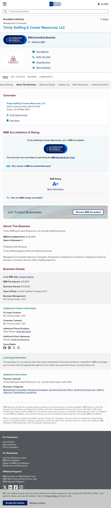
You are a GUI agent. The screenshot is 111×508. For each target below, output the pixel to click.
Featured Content (100, 84)
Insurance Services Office (61, 389)
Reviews (32, 76)
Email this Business (20, 339)
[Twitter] (13, 348)
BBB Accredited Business (41, 37)
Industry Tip (63, 84)
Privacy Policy (51, 496)
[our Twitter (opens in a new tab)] (5, 488)
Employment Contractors (25, 392)
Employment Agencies (84, 389)
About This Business (26, 84)
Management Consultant (15, 389)
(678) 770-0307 (43, 57)
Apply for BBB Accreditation (16, 463)
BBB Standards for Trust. (63, 157)
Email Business (43, 62)
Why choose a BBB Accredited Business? (31, 166)
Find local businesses (19, 11)
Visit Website (42, 51)
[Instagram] (18, 348)
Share (105, 19)
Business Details (47, 84)
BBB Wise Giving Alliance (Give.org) (19, 478)
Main (5, 76)
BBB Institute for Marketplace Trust (19, 476)
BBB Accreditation (11, 460)
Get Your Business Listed (14, 457)
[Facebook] (4, 348)
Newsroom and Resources (15, 465)
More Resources (80, 84)
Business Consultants (38, 389)
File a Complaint (10, 447)
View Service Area (18, 115)
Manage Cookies (37, 503)
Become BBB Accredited (88, 212)
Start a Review (9, 444)
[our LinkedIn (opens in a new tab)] (10, 488)
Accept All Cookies (15, 502)
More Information (55, 189)
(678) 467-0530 (23, 331)
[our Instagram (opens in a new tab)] (21, 488)
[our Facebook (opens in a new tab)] (16, 488)
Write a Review (43, 67)
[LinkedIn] (9, 348)
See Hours (14, 120)
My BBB (104, 4)
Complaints (46, 76)
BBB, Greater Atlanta (24, 276)
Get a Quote (18, 76)
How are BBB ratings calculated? (27, 197)
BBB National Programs (14, 481)
